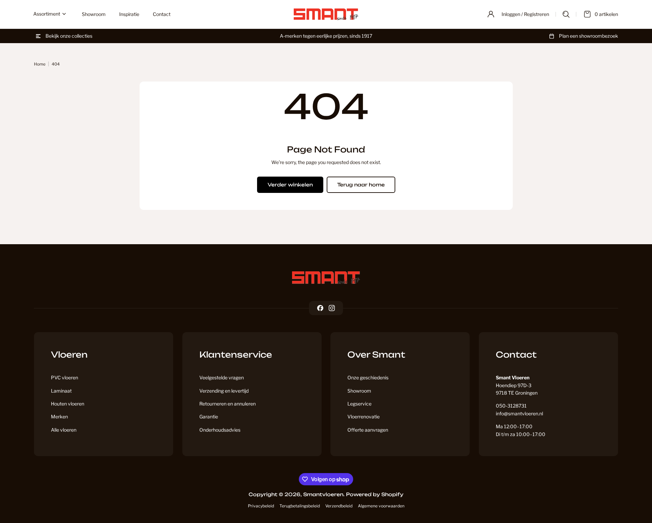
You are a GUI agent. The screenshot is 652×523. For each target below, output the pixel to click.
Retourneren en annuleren (227, 404)
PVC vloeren (64, 377)
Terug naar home (361, 184)
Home (40, 64)
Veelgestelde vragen (221, 377)
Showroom (359, 391)
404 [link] (56, 64)
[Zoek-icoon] (566, 14)
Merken (59, 416)
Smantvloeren (323, 494)
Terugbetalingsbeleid (299, 505)
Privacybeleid (261, 505)
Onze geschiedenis (367, 377)
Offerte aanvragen (367, 430)
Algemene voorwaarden (381, 505)
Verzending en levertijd (224, 391)
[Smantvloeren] (326, 277)
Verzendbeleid (338, 505)
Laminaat (61, 391)
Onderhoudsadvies (219, 430)
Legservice (359, 404)
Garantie (208, 416)
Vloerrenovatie (363, 416)
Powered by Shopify (374, 494)
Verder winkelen (290, 184)
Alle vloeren (63, 430)
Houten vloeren (67, 404)
